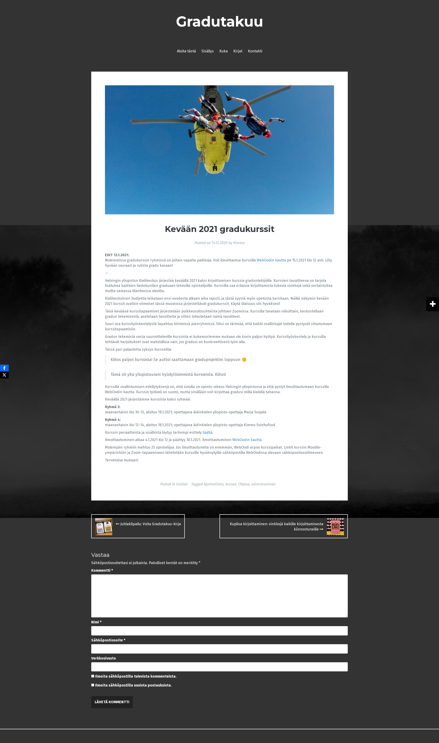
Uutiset (182, 484)
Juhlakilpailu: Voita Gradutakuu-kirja (150, 524)
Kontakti (255, 51)
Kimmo (239, 243)
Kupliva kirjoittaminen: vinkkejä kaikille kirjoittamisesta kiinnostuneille (276, 526)
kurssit (230, 484)
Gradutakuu (219, 21)
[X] (4, 375)
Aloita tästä (186, 51)
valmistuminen (263, 484)
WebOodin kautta (271, 260)
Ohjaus (243, 484)
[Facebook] (4, 368)
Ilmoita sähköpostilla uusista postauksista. (133, 685)
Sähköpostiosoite (108, 640)
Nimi (96, 622)
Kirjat (237, 51)
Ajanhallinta (214, 484)
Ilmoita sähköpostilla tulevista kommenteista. (136, 676)
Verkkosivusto (103, 658)
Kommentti (102, 570)
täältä (207, 432)
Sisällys (207, 51)
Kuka (223, 51)
